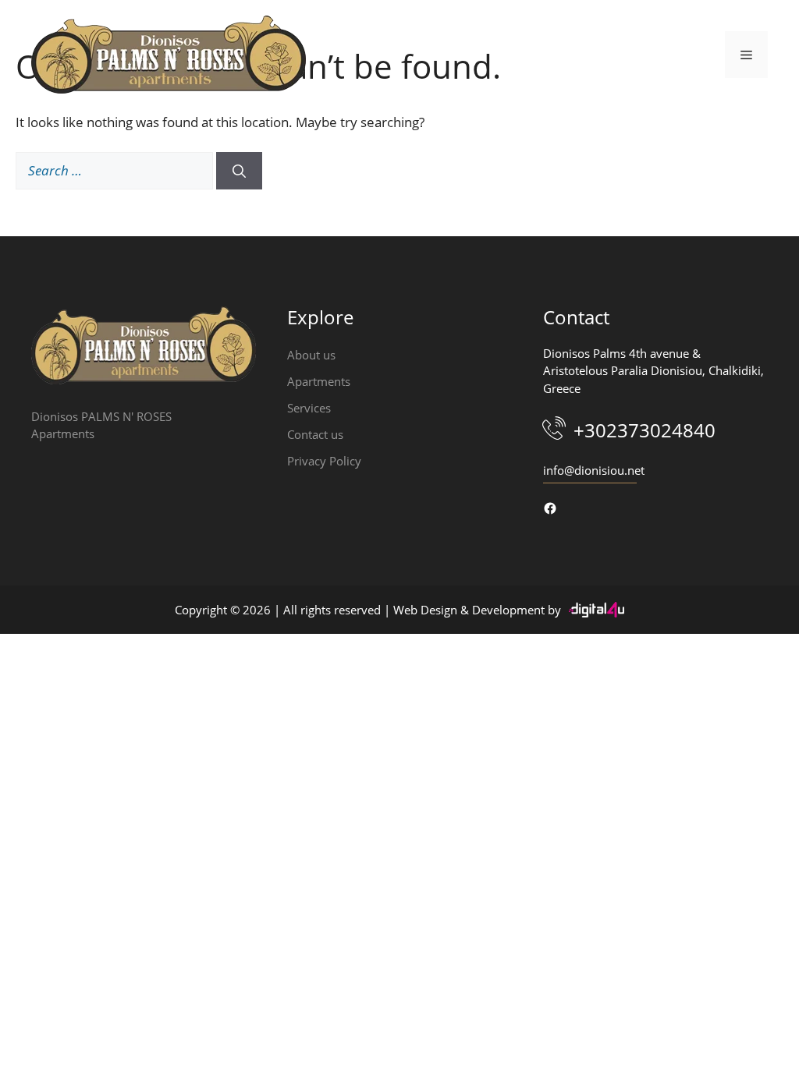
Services (309, 408)
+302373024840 (645, 430)
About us (311, 355)
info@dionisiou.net (594, 470)
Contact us (315, 434)
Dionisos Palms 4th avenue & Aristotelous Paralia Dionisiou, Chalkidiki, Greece (653, 370)
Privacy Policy (324, 461)
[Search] (239, 170)
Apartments (318, 381)
